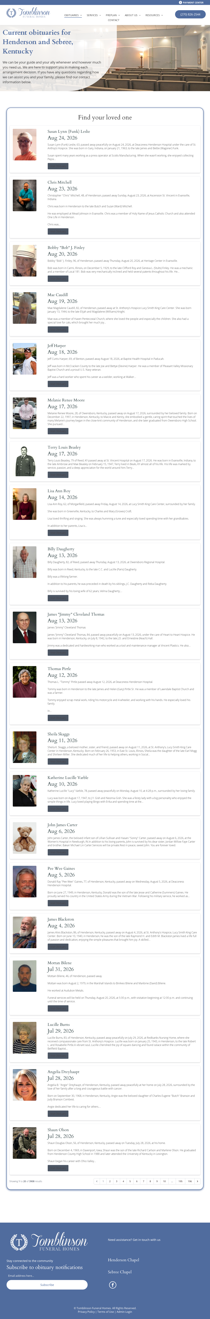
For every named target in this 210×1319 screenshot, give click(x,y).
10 (164, 1181)
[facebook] (112, 1285)
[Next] (197, 1181)
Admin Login (124, 1312)
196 (190, 1181)
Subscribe (47, 1285)
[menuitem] (73, 15)
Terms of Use (105, 1312)
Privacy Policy (86, 1312)
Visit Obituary (58, 166)
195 (180, 1181)
